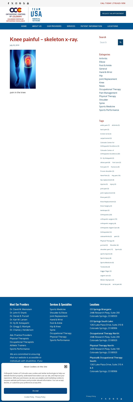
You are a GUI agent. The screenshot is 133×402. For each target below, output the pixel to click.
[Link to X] (12, 3)
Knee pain (105, 197)
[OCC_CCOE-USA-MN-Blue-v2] (22, 15)
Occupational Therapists (22, 342)
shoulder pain (106, 249)
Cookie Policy (29, 397)
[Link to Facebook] (8, 3)
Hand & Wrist (105, 72)
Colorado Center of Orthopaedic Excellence (110, 152)
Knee (101, 82)
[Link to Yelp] (24, 3)
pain (116, 236)
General (103, 68)
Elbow (102, 61)
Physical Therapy (107, 96)
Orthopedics (106, 215)
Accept (35, 391)
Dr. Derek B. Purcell (19, 316)
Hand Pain (104, 175)
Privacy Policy (40, 397)
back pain (104, 129)
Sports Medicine (107, 106)
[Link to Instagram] (16, 3)
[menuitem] (24, 26)
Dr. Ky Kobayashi (107, 158)
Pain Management (108, 92)
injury (113, 184)
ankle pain (104, 125)
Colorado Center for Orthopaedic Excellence (109, 144)
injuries (104, 184)
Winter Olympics (107, 280)
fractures (115, 167)
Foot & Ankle (105, 65)
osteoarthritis (106, 236)
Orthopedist (106, 232)
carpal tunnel (106, 138)
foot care (116, 162)
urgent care (105, 276)
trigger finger (105, 271)
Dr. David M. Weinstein (21, 309)
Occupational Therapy (110, 89)
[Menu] (126, 26)
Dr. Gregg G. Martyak (20, 326)
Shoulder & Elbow (58, 312)
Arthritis (103, 58)
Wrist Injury (105, 284)
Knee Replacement (108, 202)
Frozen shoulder (107, 171)
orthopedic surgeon (108, 219)
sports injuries (106, 254)
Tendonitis (105, 267)
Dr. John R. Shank (18, 312)
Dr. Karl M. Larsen (18, 319)
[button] (65, 366)
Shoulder (103, 99)
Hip (101, 75)
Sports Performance (109, 110)
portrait (104, 245)
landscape (104, 210)
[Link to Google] (20, 3)
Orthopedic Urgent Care (109, 228)
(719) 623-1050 (118, 3)
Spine (102, 103)
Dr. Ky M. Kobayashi (19, 323)
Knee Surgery (106, 206)
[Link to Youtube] (28, 3)
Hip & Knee (55, 326)
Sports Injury (105, 258)
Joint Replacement (108, 79)
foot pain (104, 167)
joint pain (104, 189)
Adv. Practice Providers (21, 335)
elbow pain (105, 162)
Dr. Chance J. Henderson (21, 329)
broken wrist (105, 134)
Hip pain (116, 175)
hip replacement (107, 180)
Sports (118, 249)
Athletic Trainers (18, 345)
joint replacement (107, 193)
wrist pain (117, 284)
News (102, 85)
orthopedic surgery (108, 223)
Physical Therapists (19, 338)
